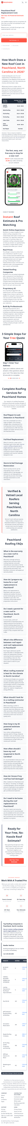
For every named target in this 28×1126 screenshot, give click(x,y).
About (3, 1095)
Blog (2, 1097)
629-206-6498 (10, 954)
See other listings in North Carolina (12, 1073)
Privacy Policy (18, 1109)
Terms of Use (18, 1111)
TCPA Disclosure (18, 1113)
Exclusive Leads (18, 1099)
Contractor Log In (19, 1097)
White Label (17, 1101)
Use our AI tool (19, 137)
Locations (4, 1099)
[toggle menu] (26, 2)
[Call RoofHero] (22, 2)
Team (2, 1101)
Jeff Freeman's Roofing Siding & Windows (7, 1013)
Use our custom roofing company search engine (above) (14, 446)
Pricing (3, 1109)
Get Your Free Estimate (14, 861)
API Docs (3, 1111)
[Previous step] (8, 378)
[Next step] (19, 378)
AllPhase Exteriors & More (6, 1055)
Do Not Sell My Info (6, 1113)
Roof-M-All (6, 1001)
